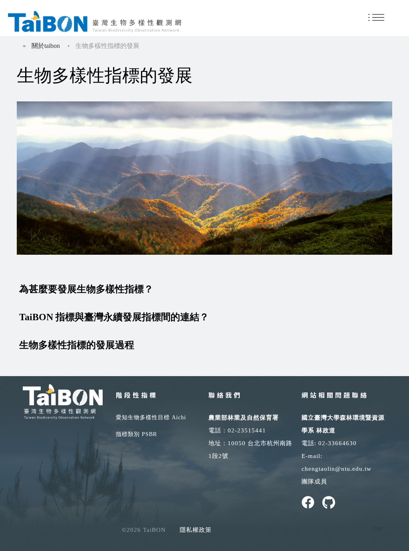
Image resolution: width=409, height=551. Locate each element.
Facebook (308, 502)
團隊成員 (314, 481)
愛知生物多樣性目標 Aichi (151, 417)
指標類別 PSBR (136, 434)
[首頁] (94, 20)
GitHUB (328, 502)
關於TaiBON (46, 45)
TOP (377, 528)
